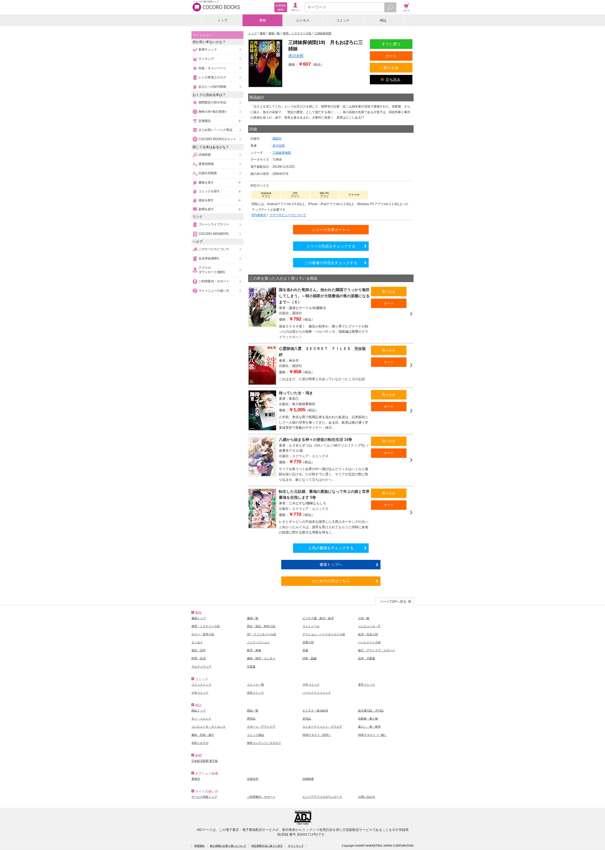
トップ (222, 20)
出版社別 (252, 779)
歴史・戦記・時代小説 (261, 626)
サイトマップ (295, 845)
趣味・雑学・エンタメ (261, 658)
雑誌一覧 (252, 710)
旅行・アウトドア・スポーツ (376, 650)
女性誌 (306, 718)
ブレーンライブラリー (214, 224)
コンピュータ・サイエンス (208, 726)
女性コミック (255, 692)
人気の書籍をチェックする (331, 548)
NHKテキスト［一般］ (372, 735)
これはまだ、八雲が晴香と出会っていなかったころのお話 (322, 379)
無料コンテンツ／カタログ (264, 743)
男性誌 (251, 718)
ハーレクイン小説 (369, 642)
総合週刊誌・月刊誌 (371, 710)
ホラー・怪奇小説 (202, 634)
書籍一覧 (252, 618)
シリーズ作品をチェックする (330, 246)
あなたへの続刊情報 (212, 86)
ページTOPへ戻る (393, 601)
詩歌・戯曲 (309, 658)
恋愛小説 (308, 642)
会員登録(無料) (209, 258)
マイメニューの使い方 (214, 290)
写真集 (251, 666)
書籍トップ (198, 618)
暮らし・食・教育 (369, 726)
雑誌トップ (198, 710)
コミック (343, 20)
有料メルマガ (199, 743)
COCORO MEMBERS (214, 234)
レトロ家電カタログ (212, 77)
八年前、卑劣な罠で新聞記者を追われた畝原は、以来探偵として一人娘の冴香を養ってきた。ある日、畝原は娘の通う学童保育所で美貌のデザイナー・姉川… (323, 422)
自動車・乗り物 (368, 718)
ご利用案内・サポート (214, 281)
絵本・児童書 (366, 658)
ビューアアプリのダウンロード (322, 796)
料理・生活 (198, 658)
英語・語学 (198, 650)
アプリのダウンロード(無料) (212, 270)
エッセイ (197, 642)
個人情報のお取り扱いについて (228, 845)
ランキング (206, 58)
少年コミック (311, 684)
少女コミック (199, 692)
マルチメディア (201, 666)
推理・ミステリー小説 (205, 626)
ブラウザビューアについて (287, 215)
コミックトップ (201, 684)
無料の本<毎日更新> (213, 111)
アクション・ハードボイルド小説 (323, 634)
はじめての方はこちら (331, 581)
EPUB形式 (259, 215)
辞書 (305, 650)
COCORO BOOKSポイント (217, 139)
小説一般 (363, 618)
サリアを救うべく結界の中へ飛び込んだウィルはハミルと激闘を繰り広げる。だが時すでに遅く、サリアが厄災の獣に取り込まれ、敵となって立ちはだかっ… (323, 474)
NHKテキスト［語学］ (316, 735)
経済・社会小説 (368, 634)
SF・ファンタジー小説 (261, 634)
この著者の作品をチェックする (330, 263)
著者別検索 (206, 164)
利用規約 (199, 845)
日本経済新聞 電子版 (204, 761)
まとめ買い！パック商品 (215, 130)
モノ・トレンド (201, 718)
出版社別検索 (208, 173)
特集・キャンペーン (212, 68)
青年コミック (366, 684)
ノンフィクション (258, 642)
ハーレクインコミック (316, 692)
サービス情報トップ (204, 796)
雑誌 (383, 20)
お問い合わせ (366, 796)
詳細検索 (205, 154)
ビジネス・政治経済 (315, 710)
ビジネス (302, 20)
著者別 (195, 779)
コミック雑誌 (255, 735)
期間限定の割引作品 (212, 102)
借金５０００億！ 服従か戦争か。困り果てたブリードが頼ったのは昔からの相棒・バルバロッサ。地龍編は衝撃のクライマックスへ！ (323, 331)
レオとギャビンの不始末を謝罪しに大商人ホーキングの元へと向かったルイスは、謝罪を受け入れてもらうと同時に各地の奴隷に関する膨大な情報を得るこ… (323, 527)
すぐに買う (391, 44)
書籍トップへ (331, 564)
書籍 (262, 20)
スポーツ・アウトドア (261, 726)
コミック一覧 (255, 684)
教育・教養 (254, 650)
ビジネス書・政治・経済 (318, 618)
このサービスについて (214, 249)
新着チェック (208, 49)
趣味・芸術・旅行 (202, 735)
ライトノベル (311, 626)
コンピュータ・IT (369, 626)
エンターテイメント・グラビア (322, 726)
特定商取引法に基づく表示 (267, 845)
